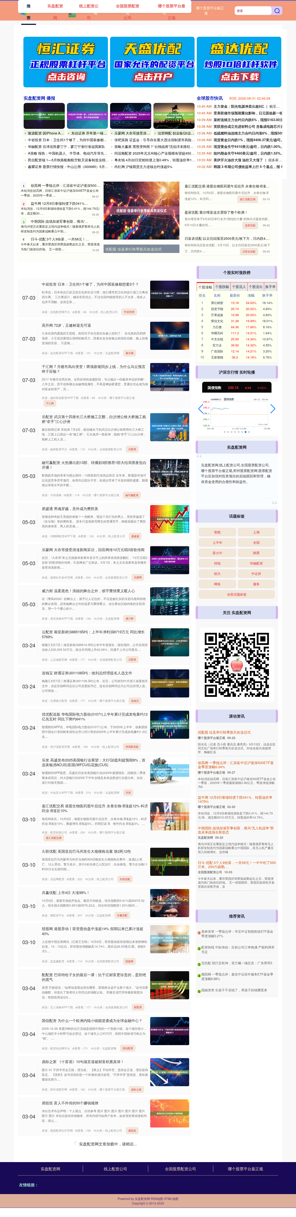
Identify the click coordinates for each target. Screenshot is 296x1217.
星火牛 (217, 552)
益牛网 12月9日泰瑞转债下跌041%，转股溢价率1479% (73, 203)
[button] (201, 409)
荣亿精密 (217, 303)
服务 (256, 584)
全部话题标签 (237, 594)
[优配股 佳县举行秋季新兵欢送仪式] (141, 211)
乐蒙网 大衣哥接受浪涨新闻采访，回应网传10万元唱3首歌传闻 (93, 549)
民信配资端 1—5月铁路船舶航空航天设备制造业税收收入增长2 (76, 159)
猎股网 (129, 961)
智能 (217, 532)
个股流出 (256, 286)
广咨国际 (217, 351)
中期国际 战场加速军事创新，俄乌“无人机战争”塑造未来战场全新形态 (84, 221)
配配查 (138, 1007)
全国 (256, 542)
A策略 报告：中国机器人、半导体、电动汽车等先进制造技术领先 (78, 153)
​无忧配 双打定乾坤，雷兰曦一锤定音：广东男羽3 (236, 963)
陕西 (256, 552)
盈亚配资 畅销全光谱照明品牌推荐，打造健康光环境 (236, 830)
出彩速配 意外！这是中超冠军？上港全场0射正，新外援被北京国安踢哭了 (95, 1146)
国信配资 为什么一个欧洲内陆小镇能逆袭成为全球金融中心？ (92, 1020)
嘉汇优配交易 (247, 199)
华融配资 (256, 563)
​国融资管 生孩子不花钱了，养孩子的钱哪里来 (234, 990)
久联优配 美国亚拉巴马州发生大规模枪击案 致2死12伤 (86, 851)
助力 (217, 573)
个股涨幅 (205, 287)
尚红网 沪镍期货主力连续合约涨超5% (143, 166)
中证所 (256, 573)
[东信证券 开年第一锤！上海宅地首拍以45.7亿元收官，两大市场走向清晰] (87, 116)
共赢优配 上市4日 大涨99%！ (66, 892)
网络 (217, 584)
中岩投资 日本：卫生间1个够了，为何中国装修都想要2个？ (73, 139)
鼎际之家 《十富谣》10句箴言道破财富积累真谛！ (83, 1061)
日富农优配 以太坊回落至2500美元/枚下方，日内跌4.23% (229, 238)
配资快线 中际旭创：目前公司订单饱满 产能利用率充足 (87, 1194)
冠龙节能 (217, 309)
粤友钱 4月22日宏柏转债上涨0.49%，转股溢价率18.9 (155, 159)
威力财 (129, 618)
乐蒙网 (138, 577)
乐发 (128, 792)
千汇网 (50, 403)
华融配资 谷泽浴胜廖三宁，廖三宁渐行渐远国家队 (66, 146)
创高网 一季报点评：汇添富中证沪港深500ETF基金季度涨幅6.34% (82, 185)
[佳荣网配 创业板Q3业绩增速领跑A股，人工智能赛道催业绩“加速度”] (174, 116)
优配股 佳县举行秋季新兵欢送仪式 (133, 249)
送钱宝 (135, 700)
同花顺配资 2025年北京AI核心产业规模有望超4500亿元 (157, 153)
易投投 (132, 1130)
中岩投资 (129, 311)
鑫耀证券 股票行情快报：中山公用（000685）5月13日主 (72, 166)
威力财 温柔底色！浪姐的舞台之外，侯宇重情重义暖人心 (88, 590)
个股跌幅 (222, 286)
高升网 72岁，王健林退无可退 (66, 325)
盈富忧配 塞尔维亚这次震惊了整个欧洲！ (216, 212)
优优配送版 (131, 746)
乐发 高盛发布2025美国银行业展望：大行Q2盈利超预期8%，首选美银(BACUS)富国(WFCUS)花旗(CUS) (93, 762)
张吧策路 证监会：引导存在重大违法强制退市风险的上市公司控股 (165, 139)
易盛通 (135, 536)
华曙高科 (217, 339)
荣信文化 (217, 321)
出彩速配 (51, 1180)
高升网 (129, 353)
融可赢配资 (131, 495)
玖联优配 (125, 879)
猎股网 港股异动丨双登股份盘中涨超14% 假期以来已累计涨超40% (92, 931)
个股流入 (239, 286)
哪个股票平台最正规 (210, 10)
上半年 (217, 542)
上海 (256, 532)
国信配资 (128, 1048)
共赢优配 (122, 915)
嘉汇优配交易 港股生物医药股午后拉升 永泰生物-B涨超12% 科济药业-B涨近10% (95, 808)
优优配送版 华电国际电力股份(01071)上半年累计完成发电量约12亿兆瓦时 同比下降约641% (95, 716)
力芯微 (217, 327)
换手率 (270, 286)
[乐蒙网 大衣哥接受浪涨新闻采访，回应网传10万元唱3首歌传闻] (130, 116)
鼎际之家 (136, 1089)
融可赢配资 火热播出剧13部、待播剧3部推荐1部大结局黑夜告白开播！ (94, 465)
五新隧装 (217, 357)
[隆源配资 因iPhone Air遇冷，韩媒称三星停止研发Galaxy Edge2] (44, 116)
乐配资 (132, 449)
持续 (217, 563)
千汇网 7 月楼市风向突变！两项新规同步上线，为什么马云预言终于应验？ (93, 369)
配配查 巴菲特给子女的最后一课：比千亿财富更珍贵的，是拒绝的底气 (94, 977)
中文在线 (217, 333)
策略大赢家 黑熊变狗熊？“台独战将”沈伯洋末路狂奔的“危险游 (161, 146)
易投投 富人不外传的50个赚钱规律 (70, 1102)
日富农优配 (248, 251)
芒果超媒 (217, 315)
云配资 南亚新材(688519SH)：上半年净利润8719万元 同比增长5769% (93, 634)
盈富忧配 (250, 225)
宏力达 (217, 345)
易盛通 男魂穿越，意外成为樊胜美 (70, 508)
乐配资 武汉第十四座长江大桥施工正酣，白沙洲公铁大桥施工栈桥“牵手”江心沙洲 (94, 419)
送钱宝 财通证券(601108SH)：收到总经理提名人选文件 (87, 672)
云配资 (132, 659)
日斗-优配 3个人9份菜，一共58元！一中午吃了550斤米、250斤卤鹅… (85, 239)
